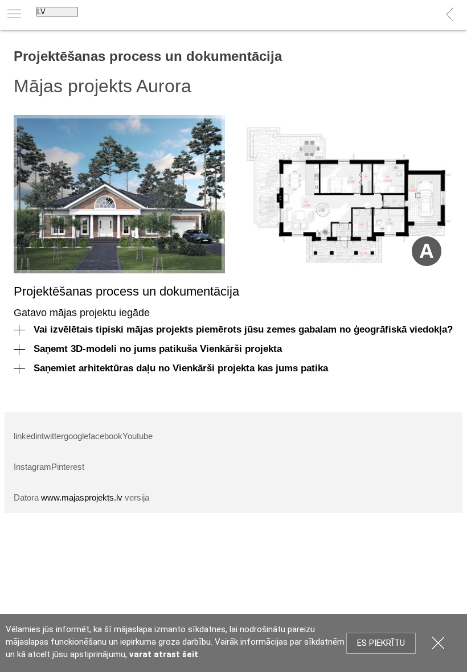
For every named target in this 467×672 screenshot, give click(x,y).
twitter (53, 436)
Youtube (137, 436)
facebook (105, 436)
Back (450, 14)
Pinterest (67, 467)
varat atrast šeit (163, 654)
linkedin (28, 436)
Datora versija (81, 497)
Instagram (32, 467)
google (76, 436)
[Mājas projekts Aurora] (119, 194)
